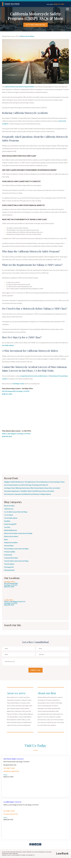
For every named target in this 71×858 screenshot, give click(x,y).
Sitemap (22, 855)
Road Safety (8, 555)
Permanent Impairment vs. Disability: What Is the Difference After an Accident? (29, 491)
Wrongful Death (9, 570)
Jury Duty (7, 527)
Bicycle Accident (9, 506)
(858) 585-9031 (7, 436)
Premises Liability (9, 552)
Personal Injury (9, 545)
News (6, 539)
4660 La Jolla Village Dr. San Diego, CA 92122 (16, 433)
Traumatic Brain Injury (11, 558)
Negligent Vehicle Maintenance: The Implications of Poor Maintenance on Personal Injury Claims (34, 482)
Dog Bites (7, 521)
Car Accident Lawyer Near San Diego (15, 512)
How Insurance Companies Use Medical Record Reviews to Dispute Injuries (27, 494)
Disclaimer (15, 855)
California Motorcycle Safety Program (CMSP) (19, 86)
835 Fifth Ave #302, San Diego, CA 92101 (16, 761)
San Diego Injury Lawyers (13, 759)
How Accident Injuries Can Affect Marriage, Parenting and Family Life (26, 485)
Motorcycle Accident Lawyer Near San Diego (18, 533)
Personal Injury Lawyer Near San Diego (16, 548)
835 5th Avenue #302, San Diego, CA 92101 (15, 391)
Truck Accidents (9, 564)
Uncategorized (9, 567)
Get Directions (9, 768)
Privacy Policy (6, 855)
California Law (8, 509)
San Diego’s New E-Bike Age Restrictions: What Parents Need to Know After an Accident (32, 488)
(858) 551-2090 (59, 4)
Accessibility (30, 855)
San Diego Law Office (11, 771)
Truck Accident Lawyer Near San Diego (16, 561)
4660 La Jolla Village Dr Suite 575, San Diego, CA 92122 (14, 602)
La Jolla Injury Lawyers (12, 802)
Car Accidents (8, 515)
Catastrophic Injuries (10, 518)
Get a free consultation (35, 25)
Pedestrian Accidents (11, 542)
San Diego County (18, 383)
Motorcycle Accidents (27, 36)
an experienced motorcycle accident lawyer (33, 376)
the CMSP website (8, 345)
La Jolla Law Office (10, 814)
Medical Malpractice (10, 530)
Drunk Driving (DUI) (10, 524)
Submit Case (36, 670)
